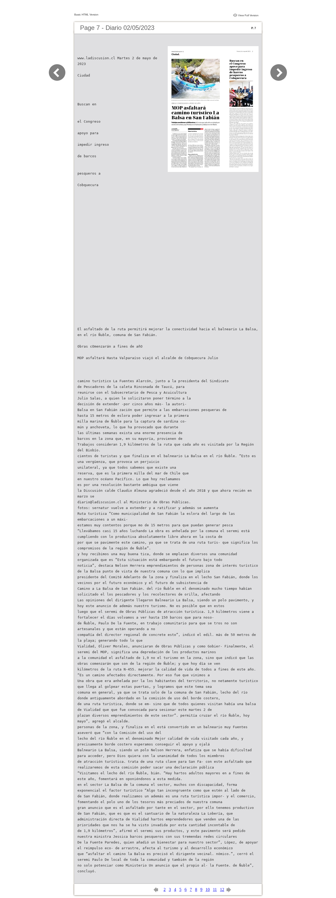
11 (215, 889)
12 (222, 889)
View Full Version (248, 15)
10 (208, 889)
